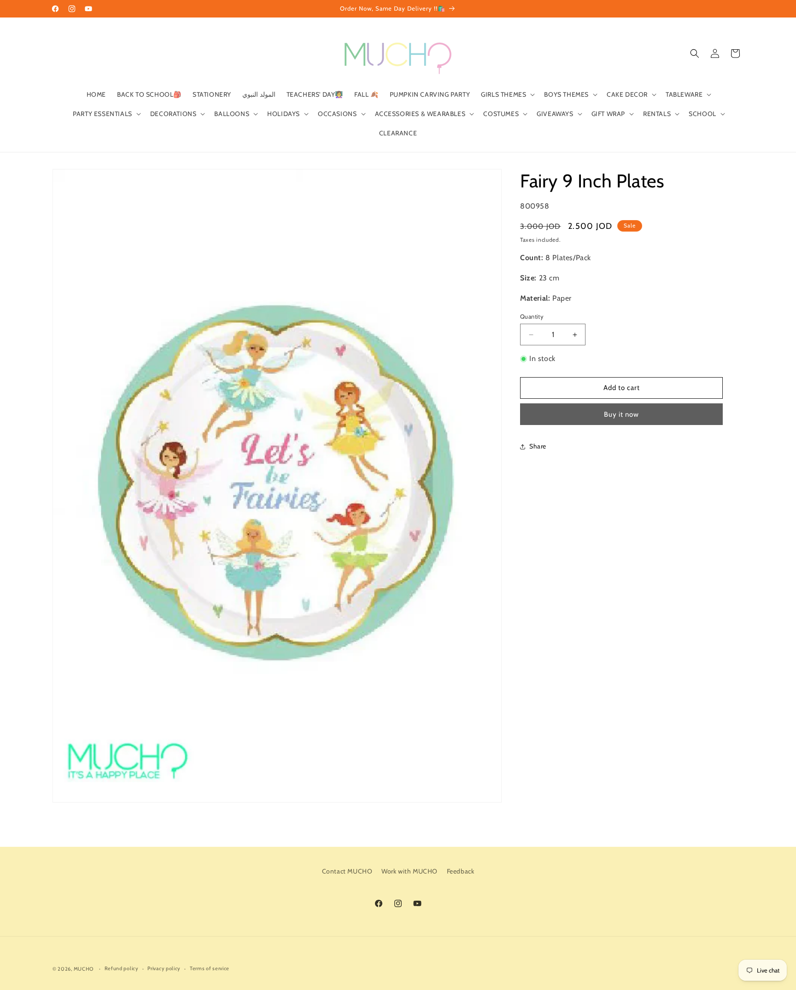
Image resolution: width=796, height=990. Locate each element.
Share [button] (537, 446)
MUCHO (84, 969)
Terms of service (209, 968)
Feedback (460, 871)
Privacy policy (164, 968)
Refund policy (122, 968)
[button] (506, 94)
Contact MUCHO (347, 871)
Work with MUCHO (409, 871)
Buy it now (621, 414)
